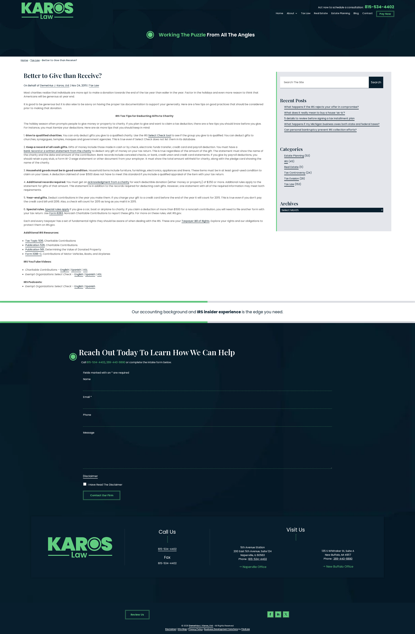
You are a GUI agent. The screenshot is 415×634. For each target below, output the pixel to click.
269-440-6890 (115, 362)
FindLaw (245, 629)
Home (279, 13)
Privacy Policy (195, 629)
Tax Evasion (291, 178)
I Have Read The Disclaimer (105, 485)
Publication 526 (35, 245)
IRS (286, 161)
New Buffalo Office (339, 566)
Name (87, 379)
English (64, 270)
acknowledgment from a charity (108, 182)
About (290, 13)
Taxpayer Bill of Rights (195, 221)
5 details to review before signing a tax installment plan (319, 118)
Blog (356, 13)
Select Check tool (159, 135)
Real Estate (321, 13)
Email (87, 397)
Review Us (137, 614)
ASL (85, 270)
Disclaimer (90, 476)
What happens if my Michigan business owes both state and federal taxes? (331, 124)
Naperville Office (254, 567)
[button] (412, 610)
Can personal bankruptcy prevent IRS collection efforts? (320, 130)
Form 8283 (56, 213)
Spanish (76, 270)
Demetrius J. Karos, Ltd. (54, 85)
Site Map (182, 629)
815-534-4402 (379, 7)
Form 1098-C (33, 254)
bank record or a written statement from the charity (57, 151)
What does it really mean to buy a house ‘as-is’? (314, 113)
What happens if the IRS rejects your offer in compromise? (321, 107)
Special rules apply (57, 209)
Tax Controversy (294, 173)
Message (88, 432)
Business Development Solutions (221, 629)
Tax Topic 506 (34, 241)
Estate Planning (340, 13)
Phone (87, 415)
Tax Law (305, 13)
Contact (367, 13)
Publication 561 (34, 249)
